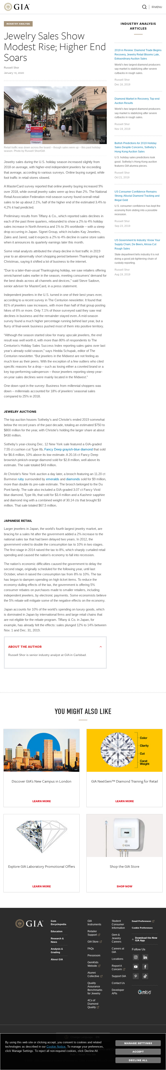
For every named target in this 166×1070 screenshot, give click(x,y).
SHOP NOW (124, 886)
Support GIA (119, 976)
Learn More (41, 801)
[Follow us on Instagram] (136, 957)
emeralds (52, 479)
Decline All (138, 1060)
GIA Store (93, 941)
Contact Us (118, 983)
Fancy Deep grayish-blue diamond (68, 449)
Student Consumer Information (118, 924)
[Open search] (144, 6)
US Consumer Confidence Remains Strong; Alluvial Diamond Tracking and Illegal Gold (137, 196)
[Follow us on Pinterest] (136, 976)
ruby (20, 479)
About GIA (57, 959)
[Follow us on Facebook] (145, 967)
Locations (117, 958)
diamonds (73, 479)
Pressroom (94, 955)
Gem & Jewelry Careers (116, 938)
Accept (138, 1051)
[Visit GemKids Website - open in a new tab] (145, 992)
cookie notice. (56, 1046)
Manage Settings (138, 1043)
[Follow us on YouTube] (136, 967)
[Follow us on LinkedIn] (145, 957)
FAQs (91, 948)
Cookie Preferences (142, 927)
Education (56, 931)
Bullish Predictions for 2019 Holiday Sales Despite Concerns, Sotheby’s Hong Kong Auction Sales (135, 147)
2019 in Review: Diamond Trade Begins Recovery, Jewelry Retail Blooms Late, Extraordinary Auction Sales (138, 54)
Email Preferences (141, 921)
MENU (158, 7)
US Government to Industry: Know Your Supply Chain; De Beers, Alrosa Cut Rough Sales (137, 244)
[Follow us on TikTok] (145, 976)
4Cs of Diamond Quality (93, 1004)
